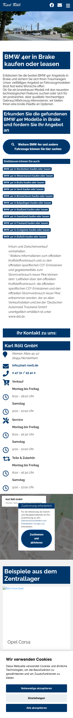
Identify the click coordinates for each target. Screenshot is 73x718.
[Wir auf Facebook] (52, 5)
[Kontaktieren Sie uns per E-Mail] (59, 5)
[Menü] (68, 5)
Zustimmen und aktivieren (36, 538)
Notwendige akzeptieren (36, 688)
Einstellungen (36, 698)
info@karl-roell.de (25, 365)
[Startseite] (12, 4)
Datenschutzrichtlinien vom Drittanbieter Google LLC (34, 522)
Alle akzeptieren (36, 707)
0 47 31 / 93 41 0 (24, 373)
